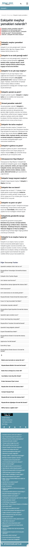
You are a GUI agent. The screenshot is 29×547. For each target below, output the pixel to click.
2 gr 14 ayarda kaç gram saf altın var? (12, 436)
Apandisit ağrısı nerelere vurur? (9, 315)
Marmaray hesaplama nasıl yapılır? (11, 476)
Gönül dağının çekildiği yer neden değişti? (13, 474)
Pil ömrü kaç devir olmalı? (9, 500)
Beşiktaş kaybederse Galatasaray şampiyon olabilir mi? (14, 489)
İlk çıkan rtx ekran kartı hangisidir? (11, 539)
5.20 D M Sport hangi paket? (10, 502)
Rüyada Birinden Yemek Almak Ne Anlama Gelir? (14, 297)
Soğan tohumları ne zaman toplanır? (12, 512)
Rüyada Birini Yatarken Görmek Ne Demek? (13, 323)
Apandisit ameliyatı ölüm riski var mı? (11, 266)
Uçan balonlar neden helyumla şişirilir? (12, 468)
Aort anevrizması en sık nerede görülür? (12, 293)
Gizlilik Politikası (6, 417)
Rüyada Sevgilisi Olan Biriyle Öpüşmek (12, 447)
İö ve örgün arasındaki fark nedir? (11, 508)
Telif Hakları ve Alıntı (7, 422)
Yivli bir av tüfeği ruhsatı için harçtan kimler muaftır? (13, 529)
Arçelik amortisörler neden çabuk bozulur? (13, 518)
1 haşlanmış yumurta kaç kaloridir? (11, 459)
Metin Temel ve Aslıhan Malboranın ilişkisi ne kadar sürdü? (14, 479)
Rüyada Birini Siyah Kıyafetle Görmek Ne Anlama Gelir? (14, 310)
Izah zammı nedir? (7, 506)
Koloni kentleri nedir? (8, 516)
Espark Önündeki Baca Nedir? (9, 331)
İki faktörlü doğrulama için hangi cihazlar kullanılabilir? (13, 525)
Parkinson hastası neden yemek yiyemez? (13, 439)
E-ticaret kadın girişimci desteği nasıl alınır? (14, 510)
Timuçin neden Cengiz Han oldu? (11, 443)
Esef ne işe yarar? (6, 288)
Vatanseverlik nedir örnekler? (10, 441)
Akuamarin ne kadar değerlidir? (10, 453)
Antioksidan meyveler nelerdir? (9, 305)
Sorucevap (10, 15)
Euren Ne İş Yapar (6, 345)
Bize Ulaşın (5, 424)
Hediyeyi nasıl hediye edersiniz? (11, 449)
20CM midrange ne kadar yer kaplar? (12, 472)
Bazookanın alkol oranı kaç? (10, 535)
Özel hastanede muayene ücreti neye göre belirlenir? (13, 532)
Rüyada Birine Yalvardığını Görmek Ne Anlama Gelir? (13, 271)
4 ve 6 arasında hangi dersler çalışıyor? (13, 462)
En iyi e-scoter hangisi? (8, 464)
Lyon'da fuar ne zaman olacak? (10, 482)
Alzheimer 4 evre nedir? (8, 484)
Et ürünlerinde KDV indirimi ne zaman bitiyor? (14, 491)
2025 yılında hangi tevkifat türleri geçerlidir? (14, 470)
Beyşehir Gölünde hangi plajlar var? (11, 493)
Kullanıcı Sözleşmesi (7, 420)
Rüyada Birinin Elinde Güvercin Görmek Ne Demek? (12, 350)
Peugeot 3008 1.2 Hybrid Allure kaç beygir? (13, 455)
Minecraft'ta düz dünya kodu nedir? (12, 523)
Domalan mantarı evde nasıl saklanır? (12, 434)
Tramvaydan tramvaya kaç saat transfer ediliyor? (15, 498)
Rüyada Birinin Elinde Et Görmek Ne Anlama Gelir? (13, 336)
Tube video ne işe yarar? (9, 521)
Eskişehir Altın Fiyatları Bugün (9, 276)
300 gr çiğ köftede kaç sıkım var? (11, 445)
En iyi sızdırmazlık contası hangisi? (11, 537)
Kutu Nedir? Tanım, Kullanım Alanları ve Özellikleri (15, 504)
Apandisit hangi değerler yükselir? (10, 327)
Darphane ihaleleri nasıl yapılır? (10, 495)
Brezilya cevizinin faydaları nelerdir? (12, 457)
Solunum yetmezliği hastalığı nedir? (12, 451)
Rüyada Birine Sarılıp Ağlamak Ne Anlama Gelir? (14, 284)
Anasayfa (3, 8)
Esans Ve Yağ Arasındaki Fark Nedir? (11, 301)
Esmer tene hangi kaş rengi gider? (10, 319)
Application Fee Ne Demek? (8, 341)
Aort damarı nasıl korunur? (8, 280)
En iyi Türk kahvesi (7, 486)
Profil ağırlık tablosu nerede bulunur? (12, 466)
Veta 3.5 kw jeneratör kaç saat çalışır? (12, 514)
